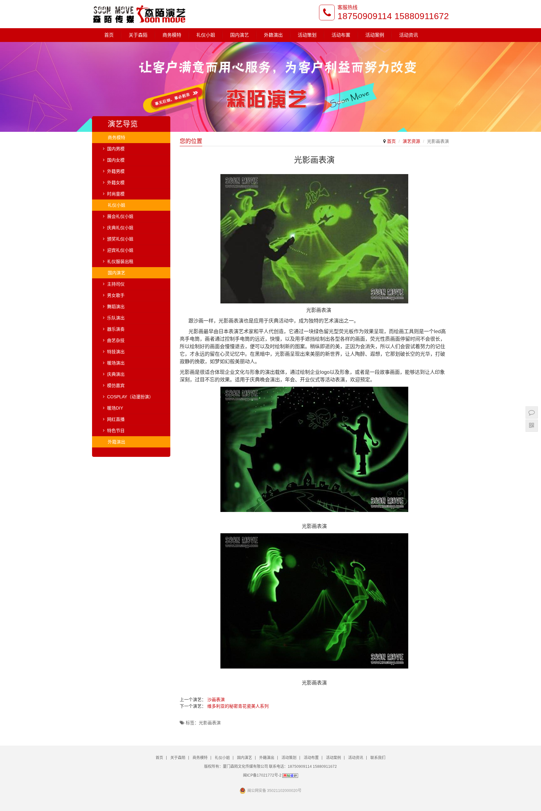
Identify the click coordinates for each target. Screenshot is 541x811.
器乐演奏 (116, 329)
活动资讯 (408, 35)
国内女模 (116, 160)
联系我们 (377, 758)
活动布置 (341, 35)
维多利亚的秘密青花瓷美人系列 (238, 706)
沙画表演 (216, 699)
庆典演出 (116, 374)
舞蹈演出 (116, 306)
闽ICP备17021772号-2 (262, 775)
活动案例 (374, 35)
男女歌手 (116, 295)
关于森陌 (138, 35)
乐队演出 (116, 317)
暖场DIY (115, 408)
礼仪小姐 (205, 35)
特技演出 (116, 351)
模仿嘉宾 (116, 385)
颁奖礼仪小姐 (120, 238)
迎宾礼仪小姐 (120, 250)
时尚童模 (116, 193)
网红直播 (116, 419)
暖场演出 (116, 362)
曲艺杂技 (116, 340)
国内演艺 (239, 35)
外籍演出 (273, 35)
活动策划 (307, 35)
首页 (109, 35)
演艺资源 (411, 141)
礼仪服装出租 (120, 261)
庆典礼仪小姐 (120, 227)
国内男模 (116, 148)
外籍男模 (116, 171)
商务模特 (171, 35)
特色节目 (116, 430)
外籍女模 (116, 182)
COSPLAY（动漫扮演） (130, 396)
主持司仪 (116, 284)
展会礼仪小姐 (120, 216)
